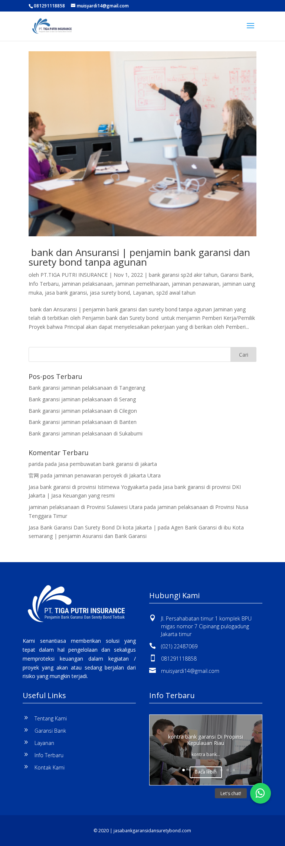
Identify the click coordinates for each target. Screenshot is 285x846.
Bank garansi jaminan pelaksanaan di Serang (82, 399)
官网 (34, 475)
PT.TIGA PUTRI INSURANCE (74, 274)
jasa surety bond (110, 292)
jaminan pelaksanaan (87, 283)
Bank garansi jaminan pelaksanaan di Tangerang (87, 387)
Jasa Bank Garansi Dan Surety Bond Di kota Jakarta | (92, 527)
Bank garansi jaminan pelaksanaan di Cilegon (83, 410)
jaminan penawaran (195, 283)
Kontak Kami (50, 767)
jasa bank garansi (66, 292)
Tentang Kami (51, 718)
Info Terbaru (44, 283)
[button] (260, 793)
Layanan (143, 292)
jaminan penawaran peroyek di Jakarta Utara (107, 475)
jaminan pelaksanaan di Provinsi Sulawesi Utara (85, 506)
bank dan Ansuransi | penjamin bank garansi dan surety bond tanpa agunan (139, 257)
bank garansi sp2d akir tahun (183, 274)
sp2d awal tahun (176, 292)
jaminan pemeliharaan (142, 283)
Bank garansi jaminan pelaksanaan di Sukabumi (85, 433)
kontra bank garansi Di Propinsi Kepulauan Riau (205, 739)
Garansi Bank (236, 274)
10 (234, 770)
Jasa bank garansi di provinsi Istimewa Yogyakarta (88, 486)
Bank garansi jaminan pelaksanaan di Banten (83, 421)
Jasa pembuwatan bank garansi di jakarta (107, 463)
